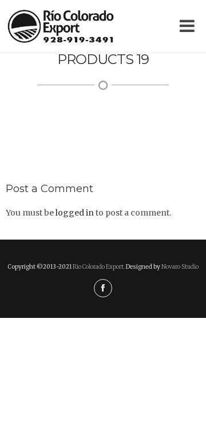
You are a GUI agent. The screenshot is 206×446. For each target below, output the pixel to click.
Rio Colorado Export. (99, 266)
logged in (75, 213)
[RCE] (61, 26)
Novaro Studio (180, 266)
